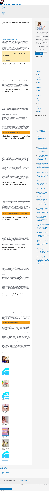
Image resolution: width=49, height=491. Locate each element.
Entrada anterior (3, 467)
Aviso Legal (4, 473)
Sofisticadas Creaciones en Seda (42, 195)
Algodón (38, 72)
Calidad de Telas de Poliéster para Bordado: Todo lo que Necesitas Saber (43, 205)
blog (38, 74)
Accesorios (39, 71)
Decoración (39, 87)
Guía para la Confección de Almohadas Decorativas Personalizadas (41, 189)
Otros (38, 98)
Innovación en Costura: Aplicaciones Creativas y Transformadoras (41, 144)
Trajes (38, 109)
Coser (38, 84)
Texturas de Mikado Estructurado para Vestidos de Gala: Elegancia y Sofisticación (43, 260)
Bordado (38, 76)
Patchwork (39, 100)
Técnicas (38, 105)
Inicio (3, 6)
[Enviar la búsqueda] (36, 53)
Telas (3, 13)
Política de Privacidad (5, 472)
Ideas (3, 11)
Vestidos (38, 113)
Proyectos (39, 103)
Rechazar (3, 488)
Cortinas (38, 82)
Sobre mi (3, 15)
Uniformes (39, 111)
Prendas (3, 12)
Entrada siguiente (3, 468)
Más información (12, 487)
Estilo (38, 92)
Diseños (3, 8)
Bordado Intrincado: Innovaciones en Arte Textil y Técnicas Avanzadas (42, 170)
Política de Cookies (5, 474)
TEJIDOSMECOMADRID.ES (10, 5)
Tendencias (4, 14)
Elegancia (38, 90)
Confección (39, 79)
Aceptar (9, 488)
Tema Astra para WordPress (25, 480)
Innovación (4, 39)
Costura (3, 7)
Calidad (38, 77)
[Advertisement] (16, 32)
